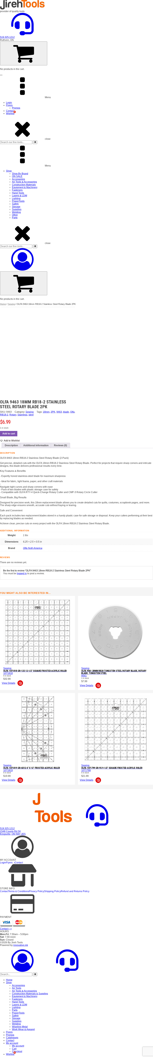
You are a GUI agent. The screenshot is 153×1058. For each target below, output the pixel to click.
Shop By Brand (20, 173)
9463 (59, 412)
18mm (46, 412)
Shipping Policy (52, 891)
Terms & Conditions (18, 891)
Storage (16, 206)
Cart (14, 1048)
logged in (22, 573)
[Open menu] (1, 75)
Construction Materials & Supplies (30, 993)
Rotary (12, 414)
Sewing (11, 304)
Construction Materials (24, 184)
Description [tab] (11, 445)
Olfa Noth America (32, 548)
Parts (14, 217)
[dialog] (76, 1002)
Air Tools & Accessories (24, 182)
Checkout (17, 1051)
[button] (10, 441)
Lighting (16, 198)
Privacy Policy (36, 891)
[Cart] (23, 53)
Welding (16, 212)
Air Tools (16, 988)
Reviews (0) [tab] (60, 445)
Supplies (16, 209)
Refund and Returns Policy (75, 891)
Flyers (9, 105)
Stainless (22, 414)
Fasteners (17, 190)
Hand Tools (18, 193)
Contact (10, 110)
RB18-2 (4, 414)
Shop (9, 171)
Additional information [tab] (36, 445)
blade (66, 412)
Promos (16, 108)
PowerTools (18, 201)
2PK (53, 412)
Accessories (18, 179)
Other (15, 215)
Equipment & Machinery (24, 187)
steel (31, 414)
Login (9, 102)
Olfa (72, 412)
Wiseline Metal (20, 1026)
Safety (15, 204)
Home (3, 304)
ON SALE (17, 176)
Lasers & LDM (19, 195)
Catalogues (12, 1037)
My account (12, 1043)
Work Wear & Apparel (23, 1029)
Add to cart (8, 433)
